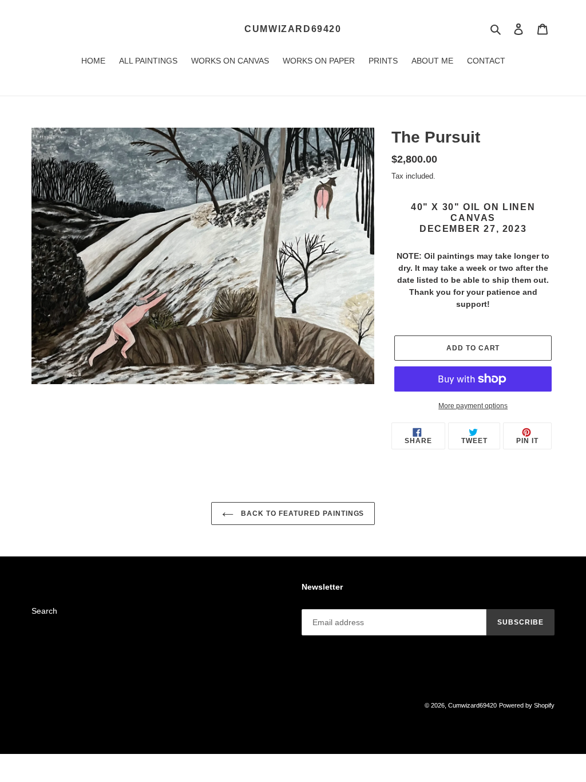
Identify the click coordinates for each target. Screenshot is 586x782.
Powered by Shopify (527, 705)
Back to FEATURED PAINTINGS (302, 514)
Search (44, 610)
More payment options (473, 406)
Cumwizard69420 (292, 29)
